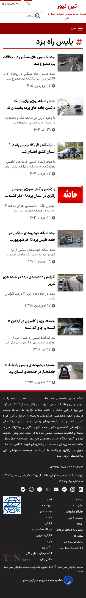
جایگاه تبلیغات (74, 512)
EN (28, 4)
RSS (80, 524)
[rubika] (39, 489)
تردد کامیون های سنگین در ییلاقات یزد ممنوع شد (29, 61)
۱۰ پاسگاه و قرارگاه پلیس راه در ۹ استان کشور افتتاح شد (31, 149)
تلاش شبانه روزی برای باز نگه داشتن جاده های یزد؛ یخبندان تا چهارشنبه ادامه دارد (31, 105)
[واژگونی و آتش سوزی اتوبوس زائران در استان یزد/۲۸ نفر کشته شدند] (70, 194)
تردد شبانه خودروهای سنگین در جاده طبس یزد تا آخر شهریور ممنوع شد (32, 237)
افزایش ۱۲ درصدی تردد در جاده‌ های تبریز (29, 280)
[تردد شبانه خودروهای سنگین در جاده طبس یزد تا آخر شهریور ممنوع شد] (70, 238)
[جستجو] (37, 15)
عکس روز (47, 547)
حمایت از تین (75, 518)
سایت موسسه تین (73, 542)
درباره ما (79, 500)
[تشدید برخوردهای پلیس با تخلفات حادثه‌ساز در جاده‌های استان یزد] (70, 370)
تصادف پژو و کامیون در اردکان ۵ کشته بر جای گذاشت (31, 324)
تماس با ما (77, 506)
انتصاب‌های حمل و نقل (39, 553)
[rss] (81, 489)
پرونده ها (46, 506)
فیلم (49, 541)
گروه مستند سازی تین (71, 548)
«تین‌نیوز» (35, 398)
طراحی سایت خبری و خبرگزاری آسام (43, 580)
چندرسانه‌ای (45, 512)
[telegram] (64, 489)
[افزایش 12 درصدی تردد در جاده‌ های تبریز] (70, 282)
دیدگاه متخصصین (42, 529)
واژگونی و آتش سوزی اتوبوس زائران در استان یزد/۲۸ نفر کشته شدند (31, 193)
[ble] (23, 489)
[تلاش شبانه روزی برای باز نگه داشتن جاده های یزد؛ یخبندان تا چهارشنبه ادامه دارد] (70, 106)
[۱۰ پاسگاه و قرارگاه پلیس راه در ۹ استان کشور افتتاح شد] (70, 150)
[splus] (31, 489)
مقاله (49, 518)
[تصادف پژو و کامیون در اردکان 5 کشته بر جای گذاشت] (70, 326)
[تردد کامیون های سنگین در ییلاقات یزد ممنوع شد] (70, 62)
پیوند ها (78, 536)
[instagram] (72, 489)
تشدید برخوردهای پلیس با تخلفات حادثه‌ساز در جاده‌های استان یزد (29, 368)
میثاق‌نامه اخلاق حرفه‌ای (69, 530)
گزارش (48, 523)
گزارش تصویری (44, 535)
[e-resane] (12, 505)
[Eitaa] (48, 489)
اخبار (49, 500)
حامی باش (46, 559)
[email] (56, 489)
